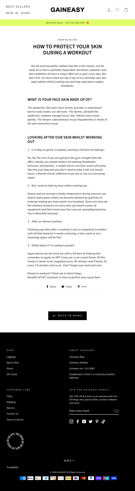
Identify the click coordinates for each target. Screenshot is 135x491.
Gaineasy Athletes (78, 362)
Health (61, 39)
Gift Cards (12, 374)
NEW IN (12, 13)
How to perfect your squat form (81, 277)
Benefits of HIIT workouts (42, 277)
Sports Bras (13, 362)
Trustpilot (12, 467)
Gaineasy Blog (76, 356)
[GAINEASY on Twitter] (91, 421)
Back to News (69, 315)
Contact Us (12, 413)
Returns (11, 407)
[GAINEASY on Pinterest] (97, 421)
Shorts (10, 368)
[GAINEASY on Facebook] (78, 421)
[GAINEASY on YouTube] (84, 421)
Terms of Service (15, 419)
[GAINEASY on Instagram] (71, 421)
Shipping (11, 401)
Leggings (11, 356)
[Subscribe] (116, 411)
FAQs (9, 396)
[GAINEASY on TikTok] (103, 421)
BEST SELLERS (18, 6)
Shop (26, 13)
